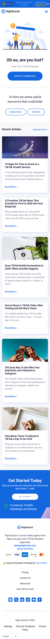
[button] (46, 11)
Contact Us (25, 578)
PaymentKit (41, 563)
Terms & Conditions (25, 626)
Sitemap (8, 626)
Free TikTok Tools (25, 589)
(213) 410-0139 (25, 549)
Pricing (25, 572)
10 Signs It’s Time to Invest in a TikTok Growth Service (22, 166)
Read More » (11, 187)
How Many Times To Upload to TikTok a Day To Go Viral (22, 438)
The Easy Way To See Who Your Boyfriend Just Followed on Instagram (22, 370)
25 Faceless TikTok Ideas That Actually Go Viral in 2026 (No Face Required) (24, 203)
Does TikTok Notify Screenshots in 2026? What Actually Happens (24, 267)
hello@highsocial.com (25, 545)
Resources (25, 583)
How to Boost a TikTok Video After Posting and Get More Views (24, 307)
